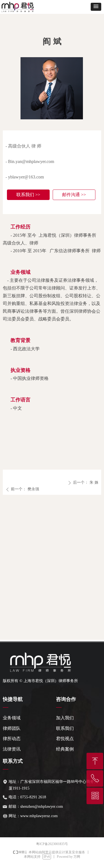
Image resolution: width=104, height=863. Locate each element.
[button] (96, 7)
